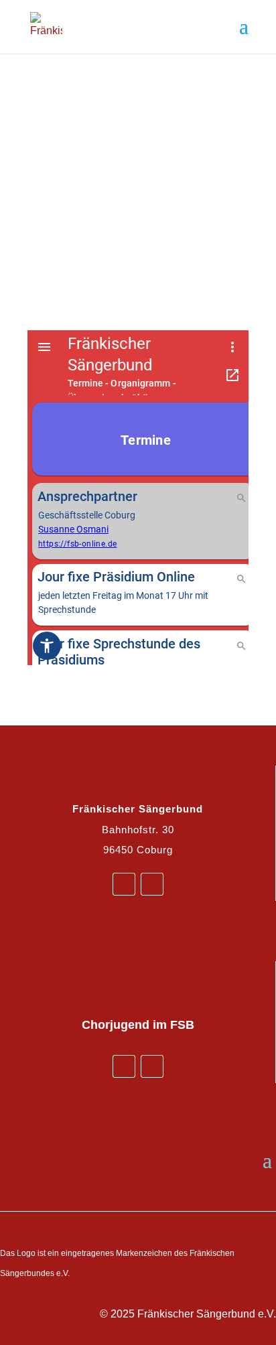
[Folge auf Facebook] (124, 884)
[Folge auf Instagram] (152, 884)
